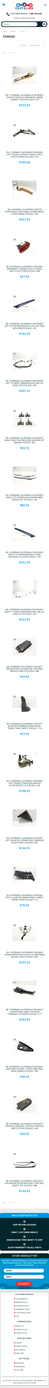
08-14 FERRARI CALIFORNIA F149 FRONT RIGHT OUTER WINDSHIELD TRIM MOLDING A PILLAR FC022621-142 (24, 554)
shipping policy (22, 1306)
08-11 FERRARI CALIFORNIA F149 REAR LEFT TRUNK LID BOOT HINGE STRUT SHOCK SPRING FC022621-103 (24, 154)
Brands (13, 31)
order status (22, 1346)
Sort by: (23, 45)
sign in (19, 1343)
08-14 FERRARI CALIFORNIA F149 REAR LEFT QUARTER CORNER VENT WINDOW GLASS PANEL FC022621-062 (24, 840)
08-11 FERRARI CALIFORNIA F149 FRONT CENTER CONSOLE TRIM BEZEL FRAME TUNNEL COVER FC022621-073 (24, 97)
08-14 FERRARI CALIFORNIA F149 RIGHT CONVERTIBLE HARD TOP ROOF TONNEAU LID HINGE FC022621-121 (24, 1011)
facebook (20, 1363)
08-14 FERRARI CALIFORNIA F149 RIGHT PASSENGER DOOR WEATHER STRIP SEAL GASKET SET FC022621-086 (24, 1183)
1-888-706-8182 (35, 13)
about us (20, 1326)
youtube (19, 1370)
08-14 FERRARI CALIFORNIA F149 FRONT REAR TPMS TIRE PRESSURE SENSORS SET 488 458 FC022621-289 (24, 440)
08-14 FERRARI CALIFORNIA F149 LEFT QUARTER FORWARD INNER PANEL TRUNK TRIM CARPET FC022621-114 (24, 726)
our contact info (23, 1313)
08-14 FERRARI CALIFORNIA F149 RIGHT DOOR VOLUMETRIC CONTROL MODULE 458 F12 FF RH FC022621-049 (24, 1126)
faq (17, 1316)
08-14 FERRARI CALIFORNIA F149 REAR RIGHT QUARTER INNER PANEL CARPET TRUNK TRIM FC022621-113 (24, 897)
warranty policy (23, 1309)
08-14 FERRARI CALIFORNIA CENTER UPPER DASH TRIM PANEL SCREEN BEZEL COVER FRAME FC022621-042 (24, 211)
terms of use (21, 1333)
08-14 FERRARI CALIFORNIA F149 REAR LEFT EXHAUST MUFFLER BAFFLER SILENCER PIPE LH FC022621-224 (24, 783)
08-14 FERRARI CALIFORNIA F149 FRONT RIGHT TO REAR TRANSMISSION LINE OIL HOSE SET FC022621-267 (24, 611)
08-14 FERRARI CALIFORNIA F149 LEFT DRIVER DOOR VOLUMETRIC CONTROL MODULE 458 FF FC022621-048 (24, 669)
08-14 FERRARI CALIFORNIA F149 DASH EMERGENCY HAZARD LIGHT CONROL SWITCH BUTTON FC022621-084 (24, 268)
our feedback (21, 1299)
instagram (20, 1366)
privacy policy (22, 1329)
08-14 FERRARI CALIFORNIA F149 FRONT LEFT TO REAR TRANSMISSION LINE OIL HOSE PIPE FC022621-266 (24, 383)
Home (5, 31)
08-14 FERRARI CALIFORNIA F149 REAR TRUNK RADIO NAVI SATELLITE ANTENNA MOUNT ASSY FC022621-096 (24, 954)
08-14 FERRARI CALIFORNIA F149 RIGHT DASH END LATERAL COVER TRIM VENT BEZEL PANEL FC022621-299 (24, 1069)
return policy (22, 1302)
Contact (17, 18)
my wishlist (21, 1350)
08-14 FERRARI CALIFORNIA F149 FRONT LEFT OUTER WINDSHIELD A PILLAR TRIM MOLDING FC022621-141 (24, 326)
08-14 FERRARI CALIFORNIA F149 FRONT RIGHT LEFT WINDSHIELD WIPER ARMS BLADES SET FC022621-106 (24, 497)
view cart (20, 1353)
